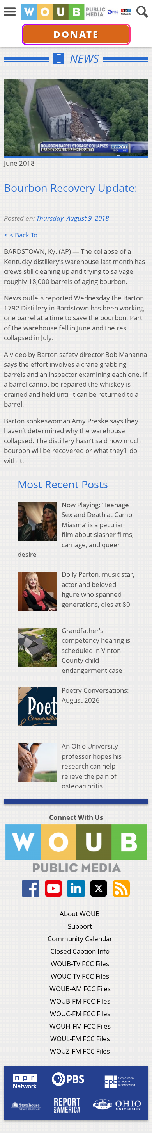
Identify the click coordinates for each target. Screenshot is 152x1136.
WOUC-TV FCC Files (80, 976)
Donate (76, 34)
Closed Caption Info (80, 951)
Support (80, 926)
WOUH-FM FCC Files (80, 1026)
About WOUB (80, 913)
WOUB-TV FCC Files (80, 963)
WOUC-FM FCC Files (80, 1013)
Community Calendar (80, 938)
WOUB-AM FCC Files (80, 988)
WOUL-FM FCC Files (80, 1038)
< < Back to (20, 234)
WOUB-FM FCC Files (80, 1001)
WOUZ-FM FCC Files (80, 1051)
